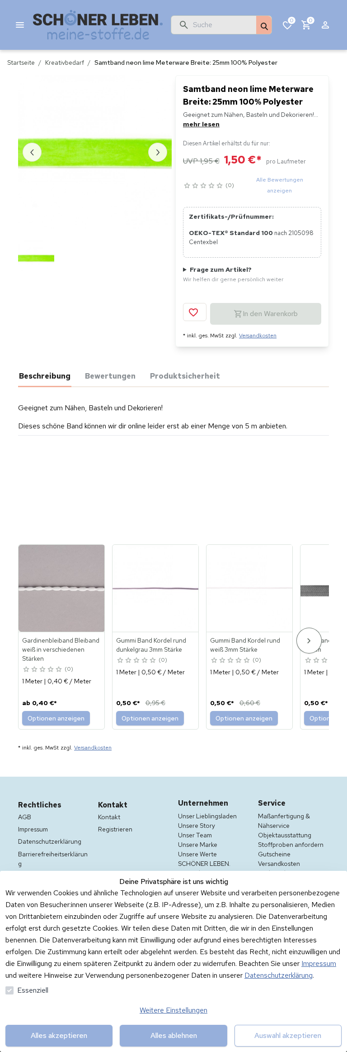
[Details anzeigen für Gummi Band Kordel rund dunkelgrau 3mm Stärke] (156, 588)
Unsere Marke (197, 845)
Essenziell (32, 990)
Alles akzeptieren (59, 1035)
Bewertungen (110, 376)
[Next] (309, 640)
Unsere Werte (197, 854)
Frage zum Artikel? (233, 274)
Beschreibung (44, 376)
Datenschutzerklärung (278, 975)
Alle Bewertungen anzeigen (279, 185)
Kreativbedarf (64, 62)
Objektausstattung (284, 835)
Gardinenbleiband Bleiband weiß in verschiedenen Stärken (60, 649)
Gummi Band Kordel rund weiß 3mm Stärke (245, 644)
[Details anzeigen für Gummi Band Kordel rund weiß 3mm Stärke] (249, 588)
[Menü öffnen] (20, 25)
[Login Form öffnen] (325, 25)
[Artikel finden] (264, 25)
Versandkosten (258, 335)
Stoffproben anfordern (291, 845)
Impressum (318, 963)
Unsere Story (196, 825)
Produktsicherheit (185, 376)
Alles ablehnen (173, 1035)
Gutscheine (274, 854)
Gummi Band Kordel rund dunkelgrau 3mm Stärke (151, 644)
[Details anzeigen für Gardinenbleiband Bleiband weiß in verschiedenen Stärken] (62, 588)
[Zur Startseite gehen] (98, 25)
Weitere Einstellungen (173, 1010)
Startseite (21, 62)
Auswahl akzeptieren (287, 1035)
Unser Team (195, 835)
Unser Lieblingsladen (207, 816)
